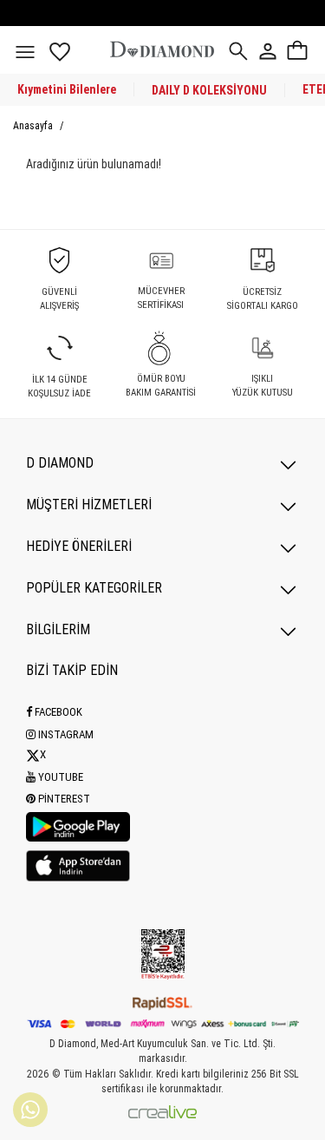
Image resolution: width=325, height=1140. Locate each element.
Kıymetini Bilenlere (66, 89)
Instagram (65, 734)
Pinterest (63, 798)
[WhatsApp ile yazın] (30, 1109)
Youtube (59, 776)
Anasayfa (34, 126)
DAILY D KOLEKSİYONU (209, 90)
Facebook (57, 711)
